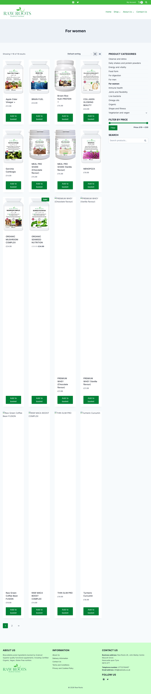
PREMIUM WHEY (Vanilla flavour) (90, 381)
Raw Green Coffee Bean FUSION (12, 596)
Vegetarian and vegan (119, 113)
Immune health (116, 88)
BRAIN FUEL (37, 99)
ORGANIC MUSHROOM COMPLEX (12, 239)
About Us (56, 655)
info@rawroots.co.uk (122, 670)
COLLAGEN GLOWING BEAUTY (88, 102)
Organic (112, 104)
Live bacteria (115, 96)
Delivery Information (60, 658)
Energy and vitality (117, 67)
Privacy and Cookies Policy (62, 668)
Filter (113, 128)
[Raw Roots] (17, 11)
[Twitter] (78, 2)
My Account (131, 2)
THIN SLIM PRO (65, 593)
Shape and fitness (117, 108)
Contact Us (141, 12)
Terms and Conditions (60, 665)
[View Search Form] (146, 2)
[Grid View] (95, 54)
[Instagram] (73, 2)
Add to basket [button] (13, 117)
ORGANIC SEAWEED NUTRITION (37, 239)
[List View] (100, 54)
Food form (113, 71)
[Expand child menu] (146, 113)
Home (108, 12)
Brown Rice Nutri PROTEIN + (64, 99)
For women (114, 84)
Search (146, 140)
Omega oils (114, 100)
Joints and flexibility (118, 92)
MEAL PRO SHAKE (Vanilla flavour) (64, 167)
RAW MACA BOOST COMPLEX (37, 596)
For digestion (115, 75)
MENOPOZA (89, 169)
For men (112, 79)
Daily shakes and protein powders (125, 63)
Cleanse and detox (118, 59)
